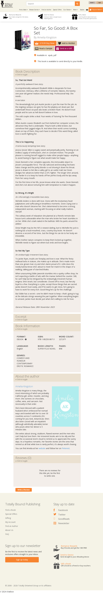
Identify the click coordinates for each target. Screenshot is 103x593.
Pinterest (66, 448)
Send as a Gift (66, 48)
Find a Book (10, 510)
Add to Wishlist (68, 43)
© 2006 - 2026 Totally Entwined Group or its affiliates (28, 585)
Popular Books (96, 9)
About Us (9, 530)
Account (92, 2)
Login (99, 2)
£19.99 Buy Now (46, 43)
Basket (82, 10)
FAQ (7, 534)
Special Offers (57, 10)
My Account (10, 522)
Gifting (8, 518)
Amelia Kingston (47, 37)
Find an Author (46, 10)
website (42, 448)
